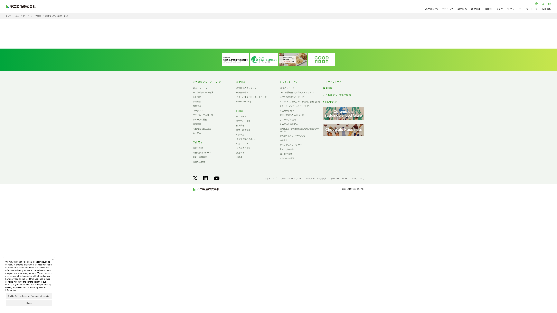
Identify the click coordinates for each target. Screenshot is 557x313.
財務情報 (240, 125)
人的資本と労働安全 (289, 124)
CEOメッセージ (200, 88)
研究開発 (475, 9)
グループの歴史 (200, 119)
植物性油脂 (198, 148)
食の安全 (197, 133)
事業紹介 (197, 101)
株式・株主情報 (243, 130)
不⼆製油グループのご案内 (337, 95)
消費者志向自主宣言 (202, 129)
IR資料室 (240, 134)
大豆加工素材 (199, 162)
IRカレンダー (242, 143)
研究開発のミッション (246, 88)
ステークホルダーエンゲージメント (296, 106)
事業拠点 (197, 106)
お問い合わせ (330, 102)
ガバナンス (198, 110)
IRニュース (241, 116)
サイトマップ (270, 178)
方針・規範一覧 (287, 149)
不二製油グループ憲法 (203, 92)
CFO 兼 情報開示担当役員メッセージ (297, 92)
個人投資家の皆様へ (245, 139)
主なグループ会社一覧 (203, 115)
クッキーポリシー (339, 178)
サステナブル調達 (288, 119)
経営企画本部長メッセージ (292, 97)
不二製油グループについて (439, 9)
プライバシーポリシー (291, 178)
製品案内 (462, 9)
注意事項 (240, 152)
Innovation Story (243, 101)
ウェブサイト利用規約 (316, 178)
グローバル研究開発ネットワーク (251, 97)
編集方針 (284, 140)
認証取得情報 (286, 154)
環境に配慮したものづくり (292, 115)
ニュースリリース (528, 9)
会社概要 (197, 97)
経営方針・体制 (243, 121)
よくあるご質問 (243, 148)
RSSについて (358, 178)
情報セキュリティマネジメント (294, 136)
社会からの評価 (287, 158)
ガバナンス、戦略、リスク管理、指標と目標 (300, 101)
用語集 (239, 157)
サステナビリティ (505, 9)
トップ (8, 16)
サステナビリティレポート (292, 145)
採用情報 (546, 9)
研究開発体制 (242, 92)
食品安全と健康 (287, 110)
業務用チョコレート (202, 152)
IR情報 (488, 9)
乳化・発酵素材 (200, 157)
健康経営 (197, 124)
